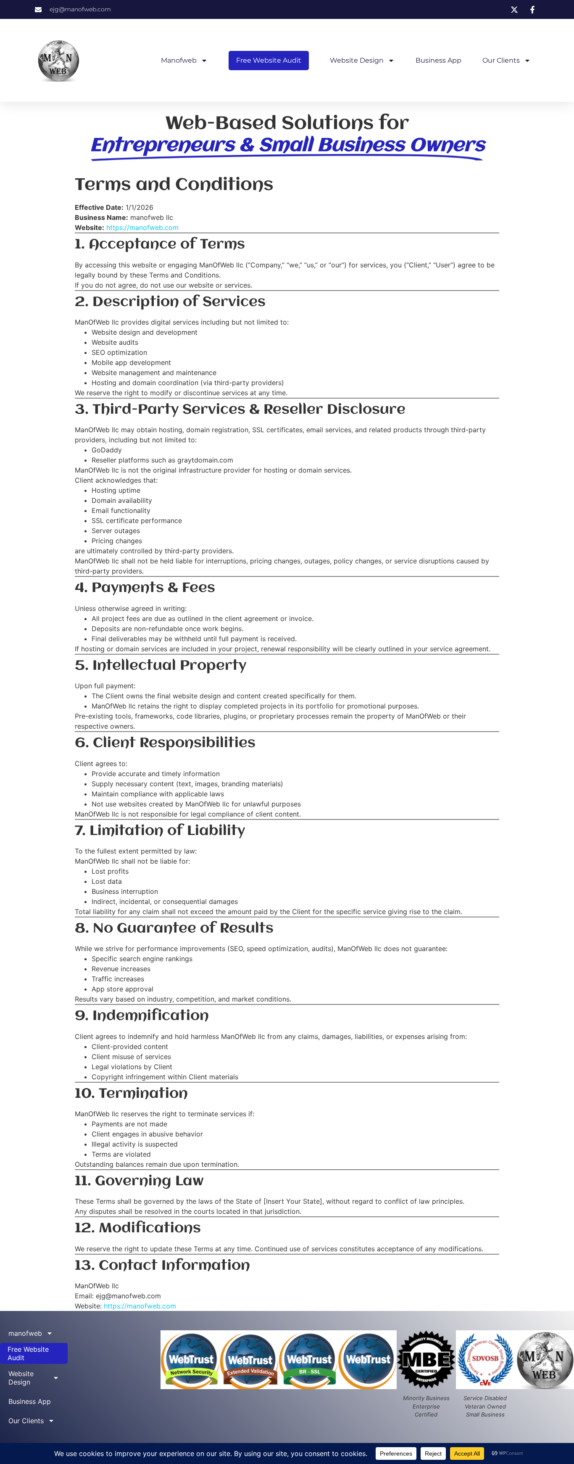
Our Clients (501, 60)
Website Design (357, 60)
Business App (438, 60)
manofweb (179, 60)
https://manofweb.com (142, 227)
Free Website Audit (268, 60)
